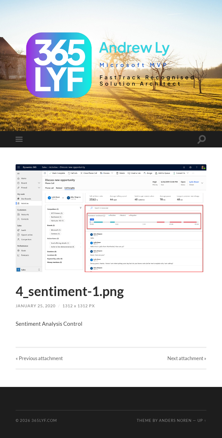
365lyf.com (44, 420)
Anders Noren (175, 420)
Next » (186, 358)
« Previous (39, 358)
